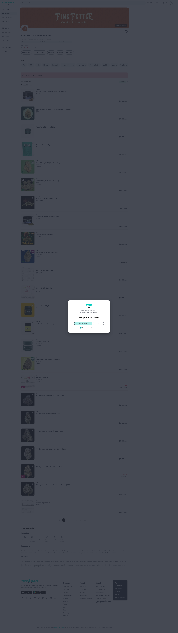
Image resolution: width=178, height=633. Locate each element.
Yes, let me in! (83, 323)
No (98, 323)
